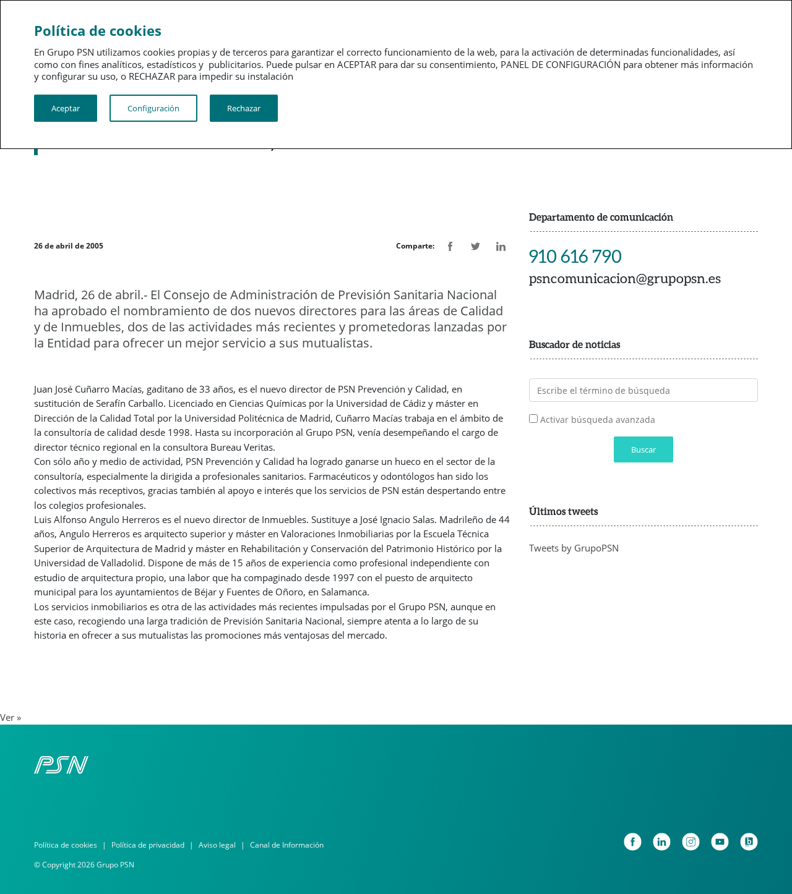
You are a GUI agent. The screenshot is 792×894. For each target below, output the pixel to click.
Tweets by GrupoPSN (574, 548)
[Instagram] (691, 842)
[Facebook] (633, 842)
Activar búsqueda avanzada (597, 419)
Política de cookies (65, 845)
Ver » (10, 717)
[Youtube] (720, 842)
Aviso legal (217, 845)
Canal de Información (287, 845)
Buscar (643, 449)
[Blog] (749, 842)
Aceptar (65, 108)
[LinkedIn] (662, 842)
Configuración (153, 108)
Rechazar (243, 108)
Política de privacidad (147, 845)
